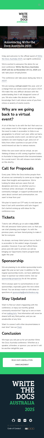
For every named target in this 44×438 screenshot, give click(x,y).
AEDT (4, 80)
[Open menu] (39, 5)
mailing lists (12, 313)
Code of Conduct (14, 428)
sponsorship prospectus (11, 278)
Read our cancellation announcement (22, 362)
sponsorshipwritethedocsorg (25, 292)
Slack (19, 327)
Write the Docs (22, 17)
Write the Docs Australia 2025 (22, 57)
